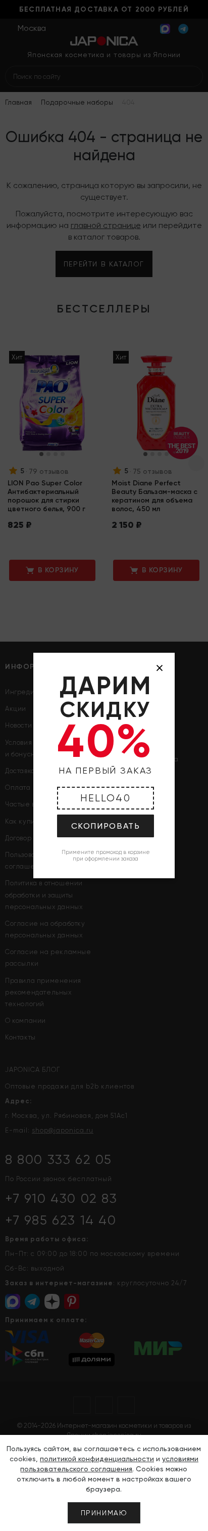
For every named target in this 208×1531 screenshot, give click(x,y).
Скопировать (105, 826)
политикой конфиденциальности (97, 1459)
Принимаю (104, 1513)
